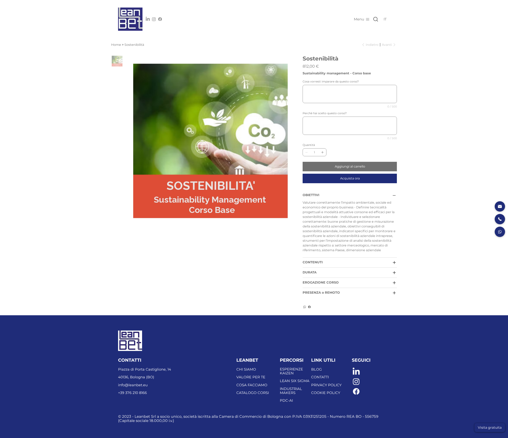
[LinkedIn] (147, 19)
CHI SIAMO (246, 369)
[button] (489, 427)
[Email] (500, 206)
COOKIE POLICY (325, 393)
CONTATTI (320, 377)
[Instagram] (153, 19)
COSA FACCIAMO (251, 385)
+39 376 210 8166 (132, 393)
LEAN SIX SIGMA (294, 381)
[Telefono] (500, 219)
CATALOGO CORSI (252, 393)
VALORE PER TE (250, 377)
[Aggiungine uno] (322, 152)
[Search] (375, 19)
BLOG (316, 369)
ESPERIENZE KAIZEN (291, 371)
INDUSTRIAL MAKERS (291, 391)
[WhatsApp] (305, 307)
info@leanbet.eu (133, 385)
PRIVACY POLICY (326, 385)
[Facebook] (160, 19)
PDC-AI (286, 400)
